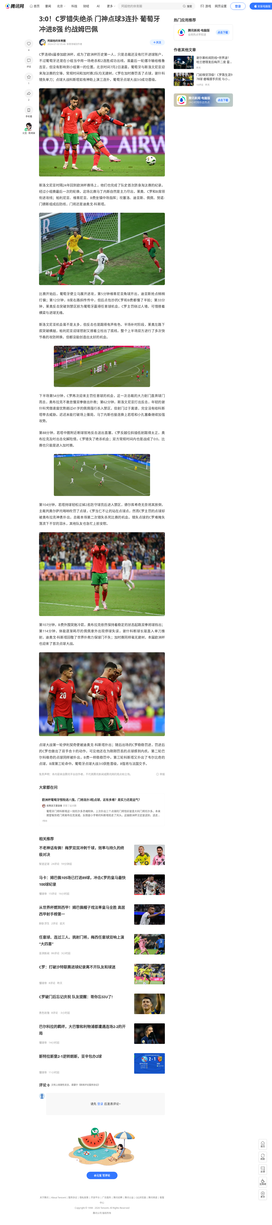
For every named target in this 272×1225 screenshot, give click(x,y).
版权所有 (106, 1213)
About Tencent (58, 1197)
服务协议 (72, 1197)
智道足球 (44, 864)
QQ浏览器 (141, 1197)
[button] (223, 32)
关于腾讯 (44, 1197)
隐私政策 (84, 1197)
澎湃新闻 (44, 953)
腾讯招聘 (117, 1197)
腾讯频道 (152, 1197)
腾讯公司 (97, 1213)
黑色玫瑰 (44, 1013)
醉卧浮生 (44, 923)
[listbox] (102, 955)
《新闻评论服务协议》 (89, 1084)
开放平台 (95, 1197)
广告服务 (106, 1197)
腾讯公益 (129, 1197)
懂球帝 (43, 893)
